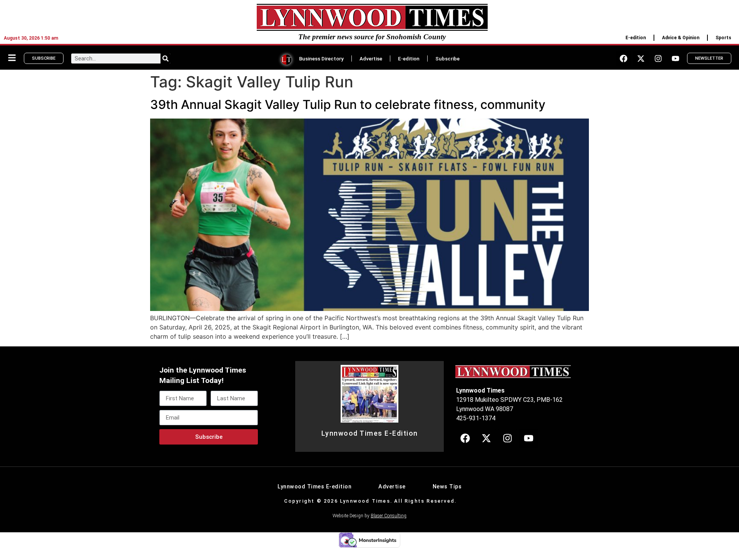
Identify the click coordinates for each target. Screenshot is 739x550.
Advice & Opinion (680, 37)
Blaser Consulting (388, 515)
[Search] (166, 58)
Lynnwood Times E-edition (314, 486)
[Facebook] (623, 58)
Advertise (370, 58)
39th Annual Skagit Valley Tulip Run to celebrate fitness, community (347, 104)
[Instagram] (658, 58)
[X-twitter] (641, 58)
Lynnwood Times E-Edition (369, 433)
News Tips (447, 486)
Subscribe (447, 58)
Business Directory (321, 58)
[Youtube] (675, 58)
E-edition (635, 37)
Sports (723, 37)
